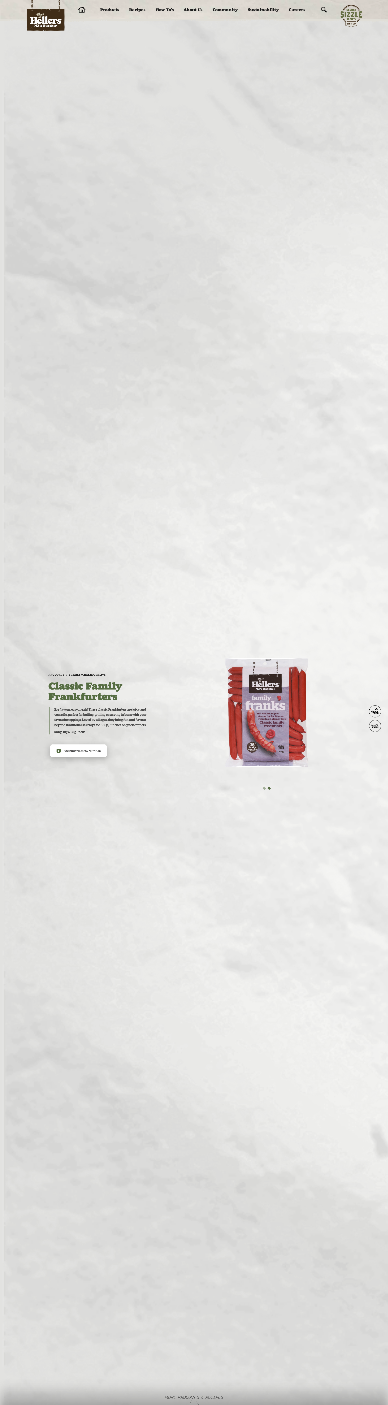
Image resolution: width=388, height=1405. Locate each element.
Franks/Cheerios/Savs (87, 674)
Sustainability (263, 9)
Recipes (137, 9)
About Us (193, 9)
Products (109, 9)
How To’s (165, 9)
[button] (264, 788)
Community (225, 9)
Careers (297, 9)
